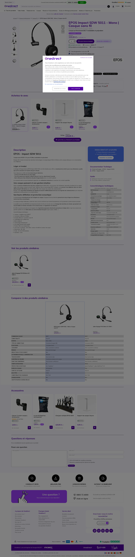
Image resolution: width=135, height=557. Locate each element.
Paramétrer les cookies (60, 88)
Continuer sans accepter (86, 57)
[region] (68, 74)
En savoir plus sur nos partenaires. (54, 84)
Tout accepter (75, 88)
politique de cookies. (59, 81)
